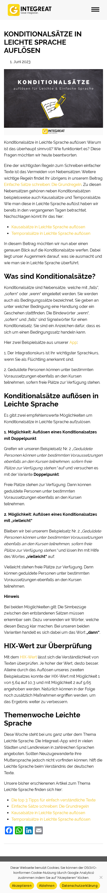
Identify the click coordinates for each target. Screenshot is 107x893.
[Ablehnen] (100, 877)
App (73, 342)
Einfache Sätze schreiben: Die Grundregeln (42, 184)
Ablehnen (46, 886)
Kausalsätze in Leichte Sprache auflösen (48, 227)
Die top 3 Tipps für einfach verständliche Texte (53, 800)
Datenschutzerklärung (80, 886)
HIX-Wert (28, 657)
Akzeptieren (22, 886)
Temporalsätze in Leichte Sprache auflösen (50, 233)
